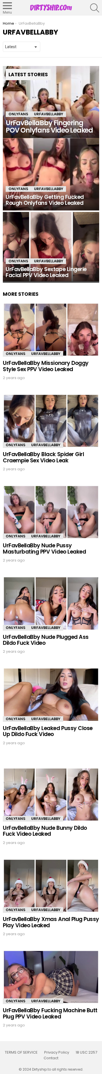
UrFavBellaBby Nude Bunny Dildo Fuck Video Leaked (45, 831)
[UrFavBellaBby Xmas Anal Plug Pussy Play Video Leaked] (51, 886)
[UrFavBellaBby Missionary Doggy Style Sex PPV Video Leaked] (51, 330)
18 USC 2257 (86, 1052)
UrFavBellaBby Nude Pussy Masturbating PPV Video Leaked (44, 548)
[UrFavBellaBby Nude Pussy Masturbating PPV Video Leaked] (51, 512)
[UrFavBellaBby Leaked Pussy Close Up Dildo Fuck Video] (51, 694)
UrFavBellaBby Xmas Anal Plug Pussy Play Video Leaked (51, 922)
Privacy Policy (56, 1052)
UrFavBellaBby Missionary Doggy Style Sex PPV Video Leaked (46, 366)
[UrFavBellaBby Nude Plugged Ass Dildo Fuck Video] (51, 603)
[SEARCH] (94, 8)
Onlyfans (18, 114)
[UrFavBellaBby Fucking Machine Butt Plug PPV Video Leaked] (51, 977)
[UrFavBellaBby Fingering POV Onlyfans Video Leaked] (51, 102)
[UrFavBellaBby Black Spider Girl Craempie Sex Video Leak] (51, 421)
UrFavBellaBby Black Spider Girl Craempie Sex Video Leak (43, 457)
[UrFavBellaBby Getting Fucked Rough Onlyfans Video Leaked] (51, 174)
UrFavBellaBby (48, 114)
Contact (51, 1058)
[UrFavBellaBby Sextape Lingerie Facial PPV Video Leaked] (51, 246)
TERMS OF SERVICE (21, 1052)
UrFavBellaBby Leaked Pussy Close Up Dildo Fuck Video (48, 731)
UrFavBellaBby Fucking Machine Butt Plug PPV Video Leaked (50, 1013)
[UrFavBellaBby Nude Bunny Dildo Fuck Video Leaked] (51, 794)
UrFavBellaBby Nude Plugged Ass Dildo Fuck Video (46, 640)
